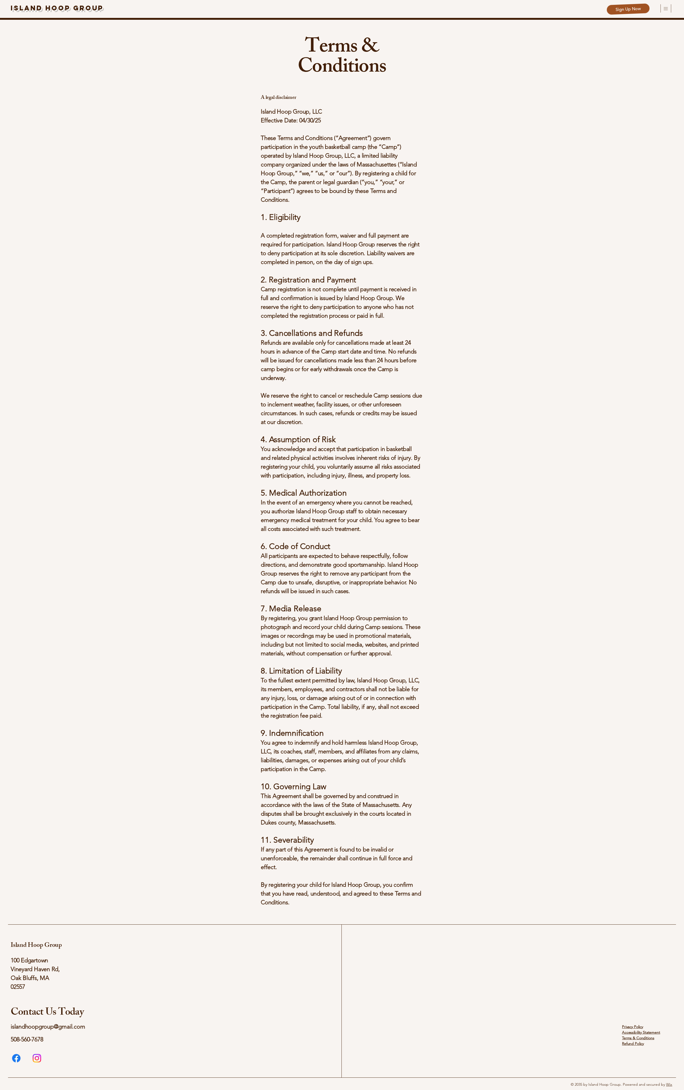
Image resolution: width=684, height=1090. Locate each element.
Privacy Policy (632, 1026)
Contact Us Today (47, 1013)
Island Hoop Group (57, 8)
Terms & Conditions (638, 1038)
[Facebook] (16, 1058)
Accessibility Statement (641, 1032)
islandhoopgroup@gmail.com (48, 1026)
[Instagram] (36, 1058)
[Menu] (665, 8)
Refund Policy (633, 1043)
